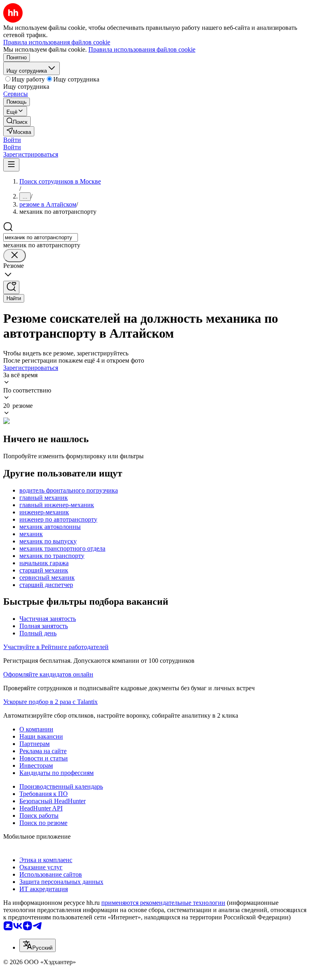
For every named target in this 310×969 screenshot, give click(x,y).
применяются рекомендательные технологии (163, 902)
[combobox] (40, 237)
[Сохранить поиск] (11, 287)
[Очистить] (14, 255)
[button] (12, 139)
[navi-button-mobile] (11, 164)
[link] (17, 121)
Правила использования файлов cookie (141, 49)
